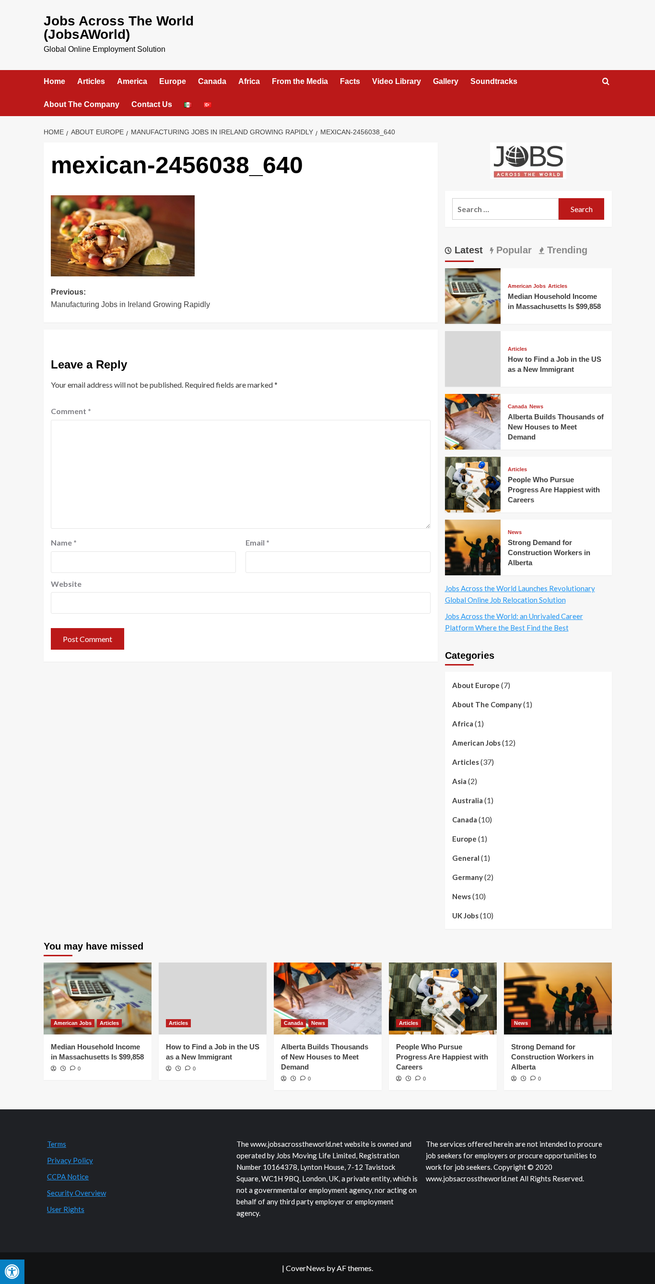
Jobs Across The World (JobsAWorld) (119, 27)
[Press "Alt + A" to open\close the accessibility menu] (12, 1272)
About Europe (476, 685)
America (132, 81)
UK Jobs (465, 915)
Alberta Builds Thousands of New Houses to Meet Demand (556, 427)
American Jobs (527, 286)
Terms (56, 1144)
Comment (71, 411)
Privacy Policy (70, 1160)
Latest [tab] (467, 250)
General (466, 858)
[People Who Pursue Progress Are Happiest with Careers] (473, 483)
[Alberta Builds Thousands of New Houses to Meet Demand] (473, 420)
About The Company (81, 104)
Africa (249, 81)
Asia (459, 781)
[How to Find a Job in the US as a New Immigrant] (213, 998)
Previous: (130, 298)
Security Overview (76, 1193)
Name (64, 542)
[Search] (606, 81)
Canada (212, 81)
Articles (91, 81)
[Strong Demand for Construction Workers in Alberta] (473, 546)
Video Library (396, 81)
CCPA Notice (68, 1176)
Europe (172, 81)
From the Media (300, 81)
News (536, 406)
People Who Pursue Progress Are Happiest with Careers (554, 490)
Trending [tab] (565, 250)
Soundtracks (493, 81)
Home (54, 81)
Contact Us (151, 104)
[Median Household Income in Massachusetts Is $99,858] (473, 294)
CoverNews (305, 1267)
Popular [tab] (512, 250)
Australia (467, 800)
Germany (467, 877)
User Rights (65, 1209)
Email (257, 542)
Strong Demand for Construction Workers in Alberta (549, 552)
